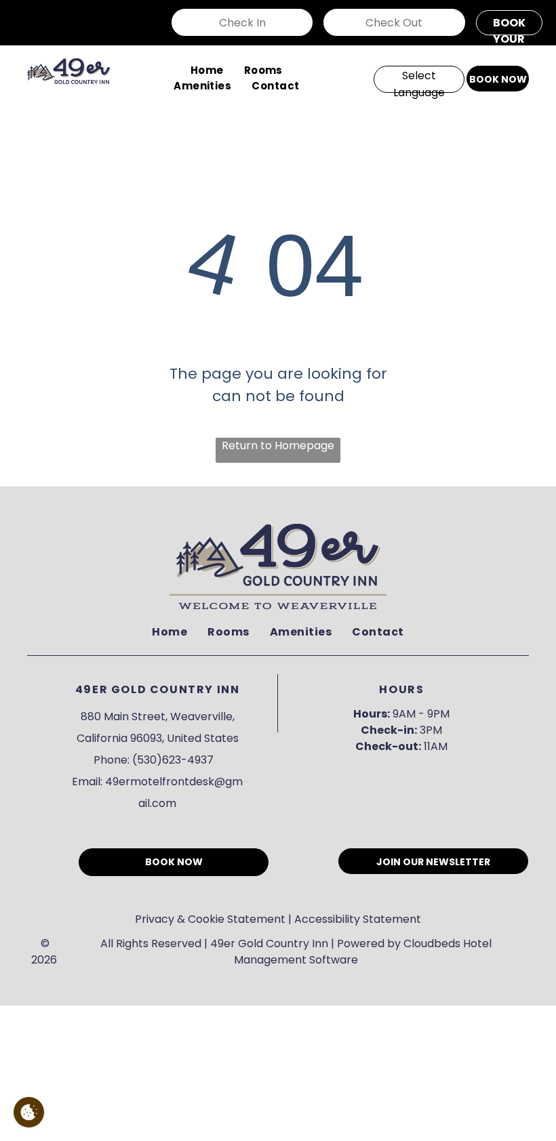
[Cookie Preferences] (29, 1112)
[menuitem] (207, 71)
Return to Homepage (278, 445)
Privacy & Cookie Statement (210, 919)
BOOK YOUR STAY (509, 25)
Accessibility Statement (357, 919)
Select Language (419, 80)
